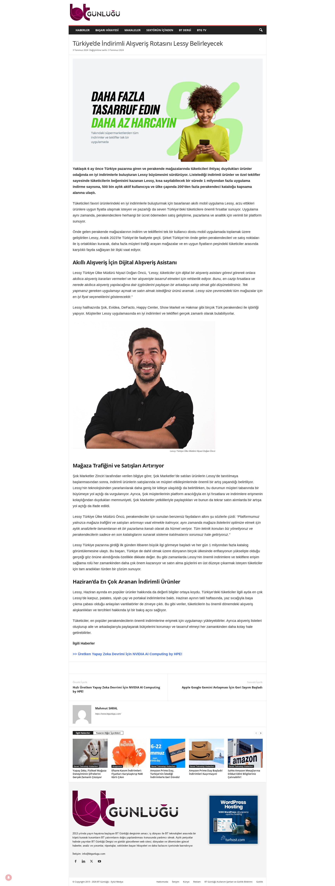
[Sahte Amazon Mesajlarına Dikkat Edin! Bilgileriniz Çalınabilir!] (245, 753)
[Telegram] (130, 668)
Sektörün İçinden (159, 30)
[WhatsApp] (121, 668)
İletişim (175, 881)
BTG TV (201, 30)
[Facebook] (94, 668)
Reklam (197, 881)
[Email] (139, 668)
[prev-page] (256, 733)
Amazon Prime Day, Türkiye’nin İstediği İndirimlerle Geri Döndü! (165, 774)
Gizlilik (259, 881)
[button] (260, 30)
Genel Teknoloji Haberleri (86, 766)
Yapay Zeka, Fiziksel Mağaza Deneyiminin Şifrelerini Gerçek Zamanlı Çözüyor (89, 774)
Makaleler (132, 30)
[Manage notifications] (8, 877)
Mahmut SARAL (106, 708)
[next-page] (261, 733)
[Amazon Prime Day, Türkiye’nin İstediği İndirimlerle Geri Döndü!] (167, 753)
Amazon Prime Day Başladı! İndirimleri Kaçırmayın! (206, 772)
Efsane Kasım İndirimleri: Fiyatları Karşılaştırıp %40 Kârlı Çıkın (127, 774)
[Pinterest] (103, 668)
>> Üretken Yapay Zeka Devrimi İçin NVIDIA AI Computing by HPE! (127, 654)
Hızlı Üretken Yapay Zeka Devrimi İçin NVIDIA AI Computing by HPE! (116, 689)
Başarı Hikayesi (107, 30)
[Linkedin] (76, 668)
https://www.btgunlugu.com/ (108, 714)
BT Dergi (185, 30)
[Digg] (112, 668)
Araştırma (117, 766)
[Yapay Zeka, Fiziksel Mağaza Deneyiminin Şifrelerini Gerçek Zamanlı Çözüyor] (90, 753)
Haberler (83, 30)
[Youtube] (100, 861)
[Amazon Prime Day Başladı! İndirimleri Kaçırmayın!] (206, 753)
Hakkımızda (162, 881)
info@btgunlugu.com (93, 853)
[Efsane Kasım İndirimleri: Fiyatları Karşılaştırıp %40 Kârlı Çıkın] (128, 753)
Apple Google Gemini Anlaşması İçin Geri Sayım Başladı (222, 687)
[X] (85, 668)
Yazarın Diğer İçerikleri (108, 732)
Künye (186, 881)
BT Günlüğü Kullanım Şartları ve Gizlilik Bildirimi (228, 881)
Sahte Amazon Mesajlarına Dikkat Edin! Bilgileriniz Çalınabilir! (244, 774)
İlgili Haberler (83, 732)
